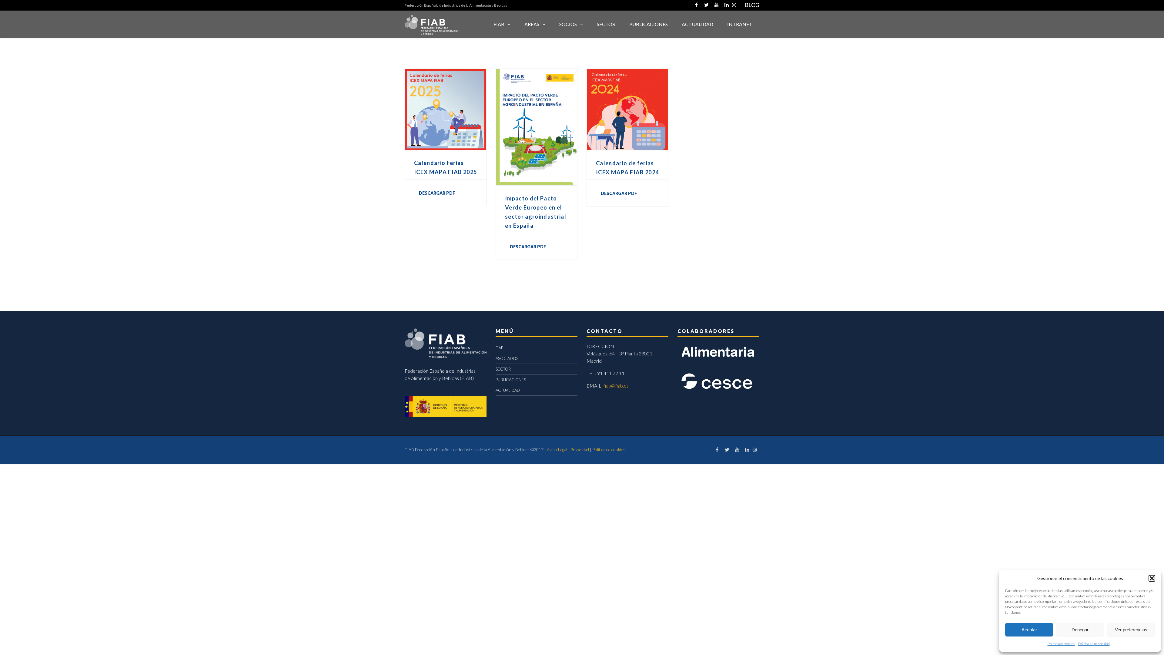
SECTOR (606, 24)
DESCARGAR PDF (437, 193)
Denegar (1080, 629)
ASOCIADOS (507, 358)
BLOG (752, 5)
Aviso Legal (557, 449)
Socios (568, 24)
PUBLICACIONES (511, 379)
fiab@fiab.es (616, 385)
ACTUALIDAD (697, 24)
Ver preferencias (1131, 629)
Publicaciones (648, 24)
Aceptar (1029, 629)
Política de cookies (1061, 643)
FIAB (498, 24)
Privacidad (579, 449)
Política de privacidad (1094, 643)
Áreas (531, 24)
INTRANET (739, 24)
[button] (1152, 578)
